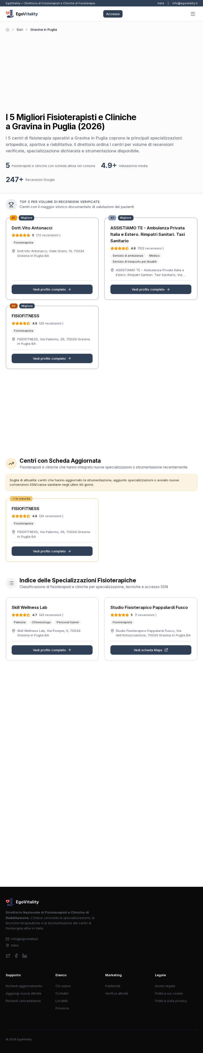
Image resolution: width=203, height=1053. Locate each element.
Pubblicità (112, 986)
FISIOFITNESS (25, 315)
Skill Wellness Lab (29, 607)
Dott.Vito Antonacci (32, 227)
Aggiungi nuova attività (23, 993)
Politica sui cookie (169, 993)
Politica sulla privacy (171, 1001)
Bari (20, 29)
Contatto (62, 993)
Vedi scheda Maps (148, 650)
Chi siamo (63, 986)
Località (61, 1001)
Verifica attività (116, 993)
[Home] (7, 29)
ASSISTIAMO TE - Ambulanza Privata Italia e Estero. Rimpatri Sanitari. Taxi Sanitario (147, 234)
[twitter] (8, 955)
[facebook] (16, 955)
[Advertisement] (102, 70)
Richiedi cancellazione (23, 1001)
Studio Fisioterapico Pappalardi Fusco (149, 607)
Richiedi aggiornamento (24, 986)
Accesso (113, 14)
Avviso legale (165, 986)
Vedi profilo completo (49, 289)
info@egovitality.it (185, 3)
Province (62, 1008)
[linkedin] (24, 955)
